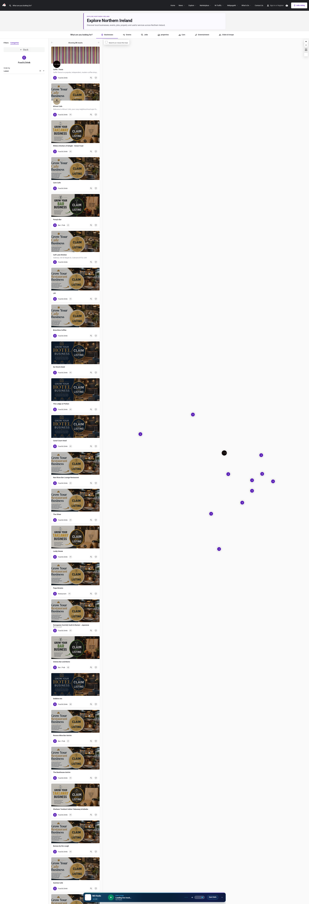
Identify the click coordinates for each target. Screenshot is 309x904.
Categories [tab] (14, 43)
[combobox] (24, 71)
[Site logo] (4, 5)
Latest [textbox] (6, 71)
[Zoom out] (306, 45)
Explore (191, 5)
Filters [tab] (6, 43)
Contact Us (259, 5)
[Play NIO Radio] (111, 897)
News (181, 5)
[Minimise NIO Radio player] (222, 897)
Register (280, 5)
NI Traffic (218, 5)
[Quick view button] (91, 78)
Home (173, 5)
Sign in (272, 5)
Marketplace (204, 5)
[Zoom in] (306, 41)
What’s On (245, 5)
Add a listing (300, 5)
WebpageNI (231, 5)
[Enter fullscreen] (306, 49)
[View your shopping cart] (286, 5)
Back (25, 49)
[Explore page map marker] (224, 453)
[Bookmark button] (96, 78)
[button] (195, 5)
